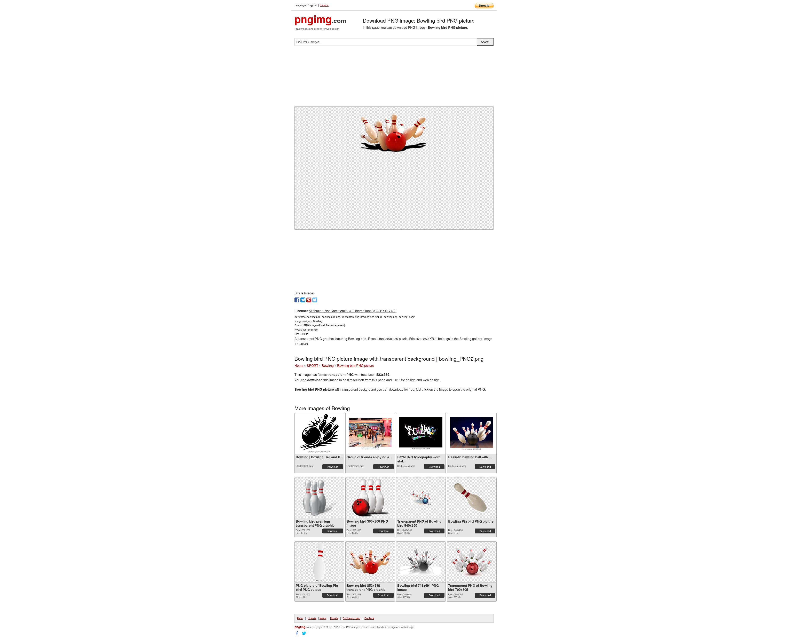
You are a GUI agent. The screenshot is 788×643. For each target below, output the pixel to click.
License (312, 618)
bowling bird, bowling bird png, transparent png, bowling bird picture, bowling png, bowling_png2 (361, 316)
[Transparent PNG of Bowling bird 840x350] (420, 497)
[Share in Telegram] (302, 299)
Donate (334, 618)
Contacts (369, 618)
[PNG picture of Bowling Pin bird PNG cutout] (319, 561)
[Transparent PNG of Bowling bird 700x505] (471, 562)
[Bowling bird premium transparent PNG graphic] (319, 497)
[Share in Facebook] (296, 299)
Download (332, 466)
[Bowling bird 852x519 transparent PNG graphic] (370, 561)
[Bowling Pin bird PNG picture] (471, 498)
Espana (324, 5)
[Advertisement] (394, 77)
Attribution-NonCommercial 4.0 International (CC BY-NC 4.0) (352, 310)
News (323, 618)
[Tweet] (314, 299)
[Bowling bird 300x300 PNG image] (370, 497)
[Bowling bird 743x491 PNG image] (420, 561)
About (300, 618)
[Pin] (308, 299)
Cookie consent (351, 618)
